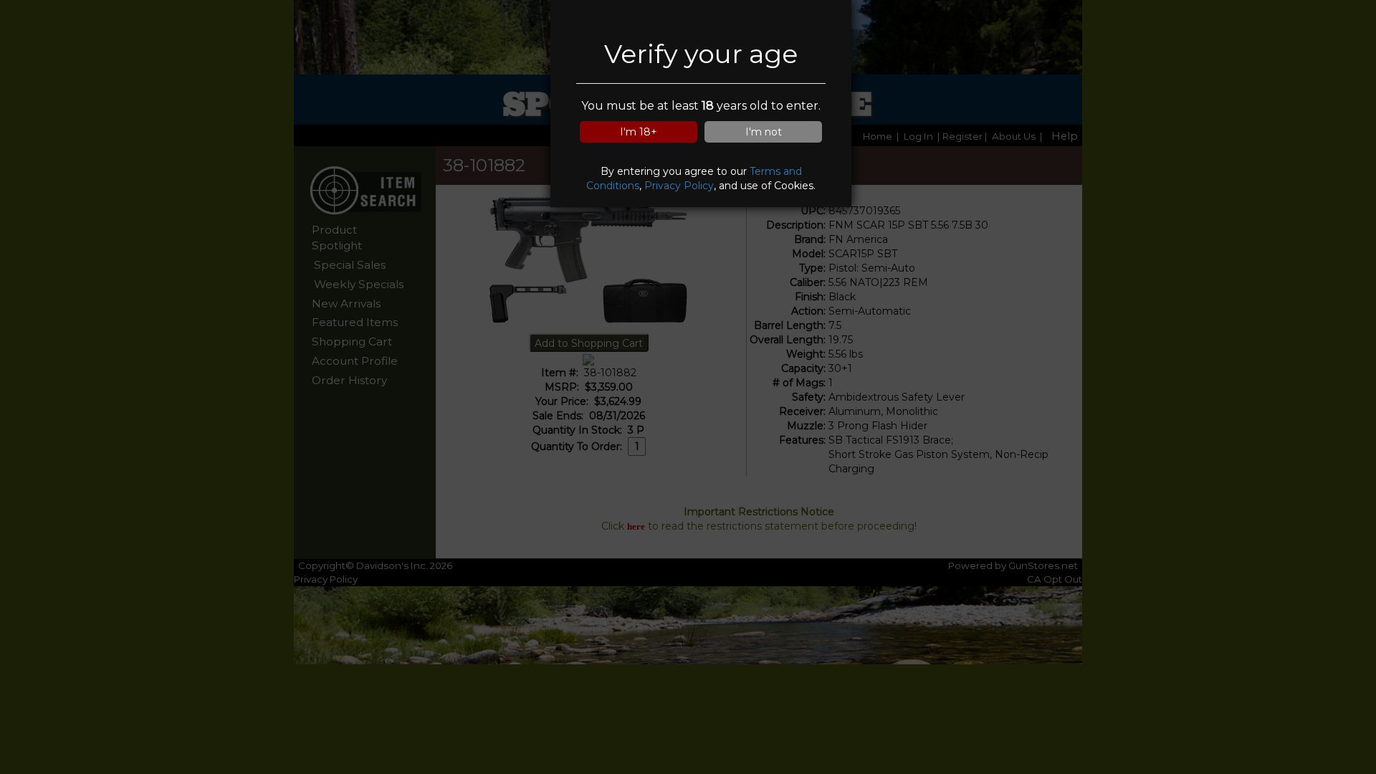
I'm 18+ (638, 131)
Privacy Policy (679, 185)
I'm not (763, 131)
